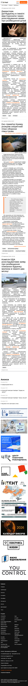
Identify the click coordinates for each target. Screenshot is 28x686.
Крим (4, 248)
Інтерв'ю (3, 595)
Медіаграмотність (5, 633)
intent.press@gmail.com (7, 656)
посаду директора (12, 95)
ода (9, 115)
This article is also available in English (15, 133)
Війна (16, 626)
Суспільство (4, 644)
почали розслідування (13, 102)
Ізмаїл (4, 115)
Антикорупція (18, 619)
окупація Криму (20, 251)
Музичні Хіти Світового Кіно (10, 403)
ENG (17, 3)
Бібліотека (3, 624)
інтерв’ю (11, 162)
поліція (15, 115)
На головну (4, 5)
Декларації (4, 606)
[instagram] (4, 674)
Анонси (5, 379)
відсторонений (18, 311)
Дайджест (3, 628)
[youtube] (7, 674)
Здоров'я (17, 630)
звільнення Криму (13, 248)
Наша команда (4, 663)
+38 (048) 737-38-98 (6, 658)
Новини (10, 5)
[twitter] (3, 674)
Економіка (3, 630)
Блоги (2, 604)
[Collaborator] (14, 444)
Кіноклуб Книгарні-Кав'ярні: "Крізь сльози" (14, 397)
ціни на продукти (12, 231)
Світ (2, 642)
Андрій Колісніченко (20, 246)
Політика (17, 638)
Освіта (16, 637)
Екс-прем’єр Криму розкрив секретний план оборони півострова (12, 127)
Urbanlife (3, 616)
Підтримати (23, 2)
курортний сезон (7, 224)
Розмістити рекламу (6, 670)
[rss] (10, 674)
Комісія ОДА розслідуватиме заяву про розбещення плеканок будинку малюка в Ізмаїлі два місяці (14, 265)
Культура (17, 632)
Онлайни (3, 598)
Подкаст (3, 638)
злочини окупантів (7, 251)
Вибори (16, 624)
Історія (16, 617)
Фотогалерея (18, 644)
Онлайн (3, 637)
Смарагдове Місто (7, 384)
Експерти (3, 601)
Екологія (17, 628)
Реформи (17, 640)
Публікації (3, 589)
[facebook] (1, 674)
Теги (2, 609)
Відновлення (4, 626)
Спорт (16, 642)
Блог (16, 621)
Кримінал (16, 5)
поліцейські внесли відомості (12, 71)
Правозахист (4, 640)
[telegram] (8, 674)
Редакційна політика (6, 665)
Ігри (16, 616)
